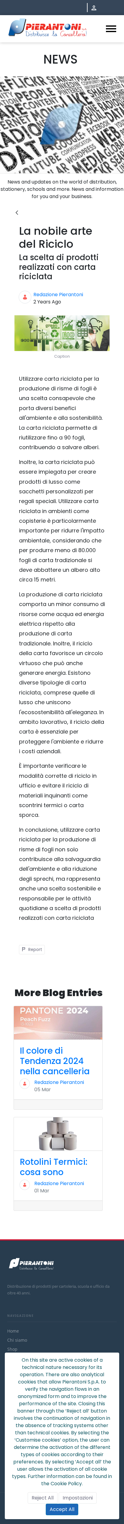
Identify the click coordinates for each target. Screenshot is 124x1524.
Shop (12, 1349)
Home (13, 1331)
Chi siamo (17, 1340)
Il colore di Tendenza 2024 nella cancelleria (55, 1061)
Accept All (62, 1509)
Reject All (43, 1497)
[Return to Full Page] (16, 213)
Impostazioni (78, 1497)
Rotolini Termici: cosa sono (53, 1167)
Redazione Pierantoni (58, 294)
